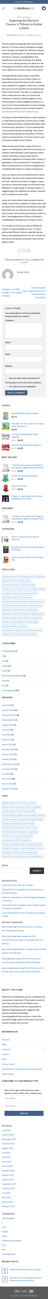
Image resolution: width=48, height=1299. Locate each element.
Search (5, 865)
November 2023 (9, 764)
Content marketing (27, 585)
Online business (8, 832)
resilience (23, 844)
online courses (21, 610)
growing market (30, 593)
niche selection (28, 605)
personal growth (8, 840)
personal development (24, 836)
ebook (19, 811)
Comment (10, 320)
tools (14, 634)
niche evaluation (15, 605)
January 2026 (8, 710)
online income (21, 832)
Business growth (8, 807)
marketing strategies (35, 819)
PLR (15, 614)
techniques (17, 852)
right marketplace (18, 622)
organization (33, 832)
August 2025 (7, 725)
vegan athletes (31, 634)
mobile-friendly (28, 824)
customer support (23, 589)
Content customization (11, 585)
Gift (4, 661)
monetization (7, 828)
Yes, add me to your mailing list (22, 386)
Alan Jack (37, 35)
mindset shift (15, 824)
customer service (9, 589)
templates (6, 634)
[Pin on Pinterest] (28, 251)
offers (35, 828)
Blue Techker (7, 927)
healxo (5, 958)
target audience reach (34, 630)
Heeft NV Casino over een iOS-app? (17, 885)
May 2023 (6, 778)
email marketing (29, 811)
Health (5, 666)
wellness (25, 856)
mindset (6, 824)
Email (8, 354)
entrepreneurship (9, 815)
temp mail (6, 968)
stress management (28, 848)
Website (8, 366)
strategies (15, 848)
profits (27, 618)
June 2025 (6, 734)
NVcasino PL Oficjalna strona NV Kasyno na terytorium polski (25, 1278)
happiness (41, 815)
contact (5, 1054)
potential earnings (37, 614)
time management (29, 852)
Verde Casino (8, 1074)
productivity (26, 840)
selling (29, 622)
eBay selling (18, 593)
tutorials (21, 634)
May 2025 (6, 739)
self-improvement (35, 844)
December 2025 (9, 715)
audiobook (32, 803)
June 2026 (6, 705)
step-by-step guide (9, 626)
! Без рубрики (8, 651)
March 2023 (7, 783)
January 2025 (8, 754)
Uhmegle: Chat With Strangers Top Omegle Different (12, 292)
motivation (18, 828)
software (6, 848)
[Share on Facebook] (19, 251)
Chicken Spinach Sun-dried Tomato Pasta (20, 111)
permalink (24, 262)
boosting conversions (27, 577)
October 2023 (8, 769)
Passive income (8, 836)
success (40, 848)
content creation (8, 811)
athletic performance (10, 577)
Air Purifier (22, 803)
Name (8, 342)
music (5, 605)
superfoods (23, 626)
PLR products (24, 614)
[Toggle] (45, 1049)
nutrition (39, 605)
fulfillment (21, 815)
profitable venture (16, 618)
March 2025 (7, 744)
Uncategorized (24, 17)
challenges (37, 807)
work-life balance (36, 856)
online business (8, 610)
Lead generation (8, 601)
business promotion (24, 807)
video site (6, 856)
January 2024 (8, 759)
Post (4, 680)
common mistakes (9, 581)
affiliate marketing (9, 803)
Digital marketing (38, 589)
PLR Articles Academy (12, 675)
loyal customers (22, 601)
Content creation (24, 581)
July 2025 (6, 729)
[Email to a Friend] (24, 251)
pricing (5, 618)
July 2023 (6, 774)
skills (36, 622)
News (4, 670)
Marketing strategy (37, 601)
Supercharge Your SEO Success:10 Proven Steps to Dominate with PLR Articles (22, 940)
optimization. (7, 614)
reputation (6, 622)
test (3, 685)
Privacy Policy (8, 1064)
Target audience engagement (13, 630)
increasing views (25, 597)
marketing (22, 819)
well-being (15, 856)
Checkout (6, 1049)
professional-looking (10, 844)
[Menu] (3, 8)
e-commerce (7, 593)
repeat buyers (37, 618)
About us (6, 1039)
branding (40, 577)
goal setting (31, 815)
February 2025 (8, 749)
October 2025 (8, 720)
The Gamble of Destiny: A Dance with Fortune (22, 1069)
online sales (32, 610)
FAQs (4, 1059)
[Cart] (44, 8)
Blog (4, 1044)
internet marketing (9, 819)
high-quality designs (10, 597)
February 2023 (8, 788)
